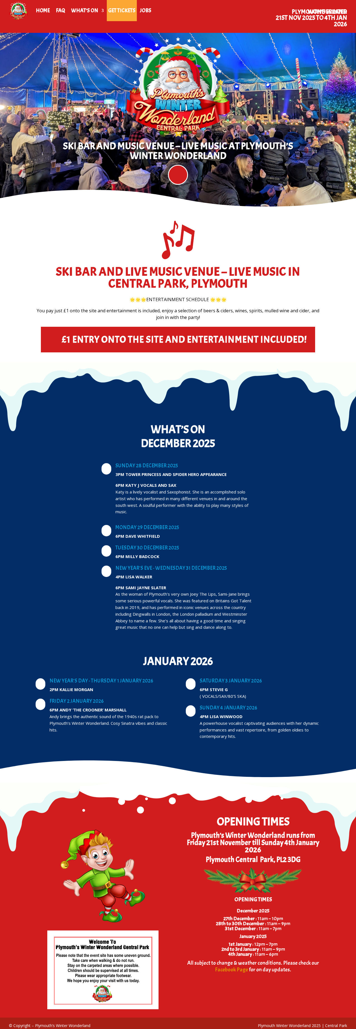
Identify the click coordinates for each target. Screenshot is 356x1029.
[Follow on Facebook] (178, 175)
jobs (145, 10)
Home (43, 10)
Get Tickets (121, 10)
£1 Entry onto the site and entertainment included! (184, 339)
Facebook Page (231, 969)
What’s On (84, 10)
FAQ (60, 10)
